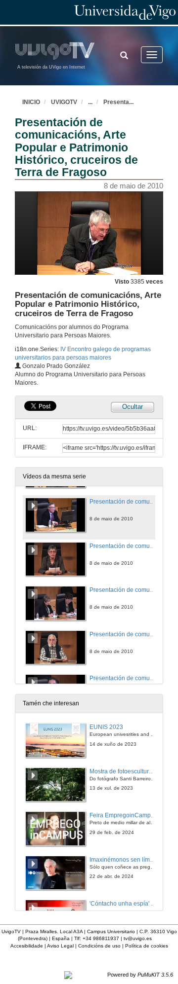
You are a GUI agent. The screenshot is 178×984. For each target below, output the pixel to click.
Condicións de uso (99, 945)
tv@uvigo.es (138, 938)
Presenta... (118, 102)
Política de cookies (146, 945)
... (90, 102)
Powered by (140, 975)
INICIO (31, 102)
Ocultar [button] (132, 406)
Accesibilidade (26, 945)
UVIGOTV (64, 102)
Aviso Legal (60, 945)
